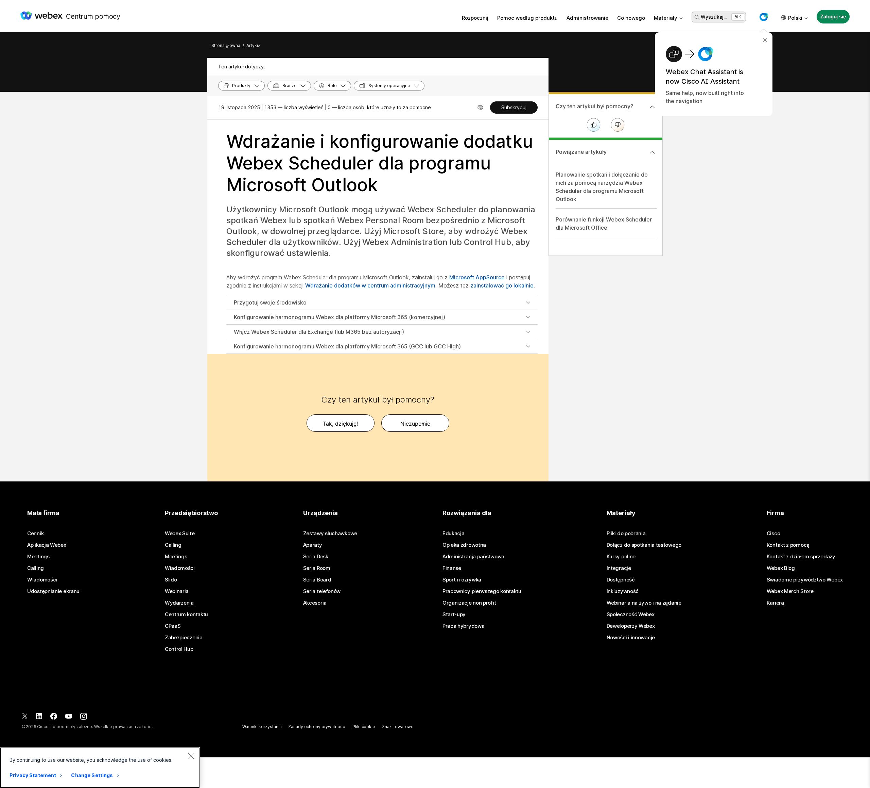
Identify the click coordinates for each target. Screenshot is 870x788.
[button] (763, 17)
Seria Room (316, 568)
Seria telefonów (322, 591)
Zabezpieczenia (184, 637)
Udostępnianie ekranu (53, 591)
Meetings (38, 556)
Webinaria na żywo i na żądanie (644, 603)
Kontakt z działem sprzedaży (801, 556)
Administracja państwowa (473, 556)
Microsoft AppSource (477, 277)
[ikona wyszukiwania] (697, 17)
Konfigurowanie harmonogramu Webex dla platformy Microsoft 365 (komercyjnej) (339, 317)
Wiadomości (42, 579)
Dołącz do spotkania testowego (644, 545)
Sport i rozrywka (461, 579)
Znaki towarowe (398, 726)
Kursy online (621, 556)
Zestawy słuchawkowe (330, 533)
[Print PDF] (480, 107)
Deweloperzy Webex (631, 626)
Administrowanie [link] (587, 18)
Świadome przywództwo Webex (805, 579)
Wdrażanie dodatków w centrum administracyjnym (370, 285)
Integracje (619, 568)
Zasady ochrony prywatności (317, 726)
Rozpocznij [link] (475, 18)
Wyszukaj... (714, 17)
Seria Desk (315, 556)
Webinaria (177, 591)
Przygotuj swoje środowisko (270, 302)
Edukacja (453, 533)
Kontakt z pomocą (788, 545)
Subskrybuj (513, 107)
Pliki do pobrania (626, 533)
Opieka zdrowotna (464, 545)
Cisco (773, 533)
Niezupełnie (415, 423)
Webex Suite (180, 533)
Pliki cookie (363, 726)
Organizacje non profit (469, 603)
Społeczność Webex (631, 614)
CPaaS (173, 626)
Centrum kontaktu (186, 614)
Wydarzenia (179, 603)
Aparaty (312, 545)
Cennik (35, 533)
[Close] (191, 756)
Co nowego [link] (631, 18)
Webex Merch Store (790, 591)
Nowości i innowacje (631, 637)
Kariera (775, 603)
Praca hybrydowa (463, 626)
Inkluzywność (623, 591)
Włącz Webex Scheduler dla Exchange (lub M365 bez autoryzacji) (319, 331)
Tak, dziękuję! (340, 423)
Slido (171, 579)
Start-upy (454, 614)
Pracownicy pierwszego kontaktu (481, 591)
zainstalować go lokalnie (502, 285)
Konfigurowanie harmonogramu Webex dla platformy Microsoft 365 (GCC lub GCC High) (347, 346)
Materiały (665, 18)
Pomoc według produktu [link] (527, 18)
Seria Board (317, 579)
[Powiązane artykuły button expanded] (652, 152)
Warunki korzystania (262, 726)
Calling (35, 568)
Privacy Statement (33, 775)
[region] (100, 767)
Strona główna (225, 45)
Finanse (451, 568)
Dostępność (621, 579)
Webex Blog (781, 568)
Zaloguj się (833, 16)
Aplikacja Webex (46, 545)
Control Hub (179, 649)
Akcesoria (315, 603)
